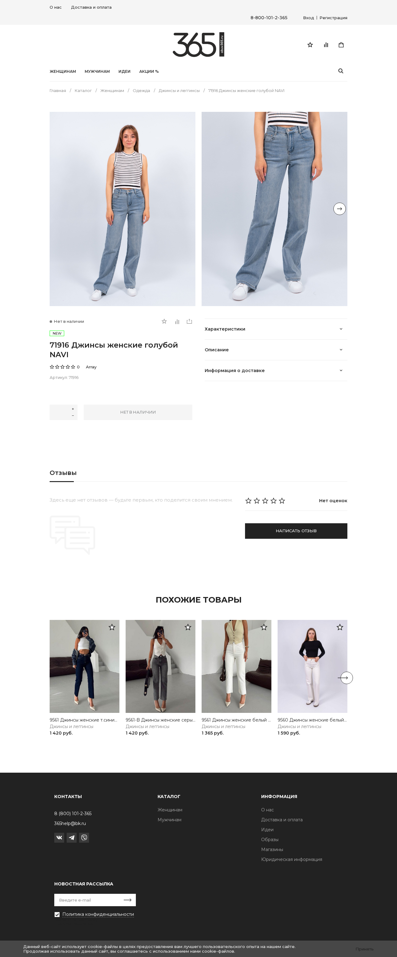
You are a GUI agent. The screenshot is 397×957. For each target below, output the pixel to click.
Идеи (267, 829)
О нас (56, 7)
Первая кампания (74, 924)
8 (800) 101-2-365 (72, 813)
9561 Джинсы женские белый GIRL (236, 720)
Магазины (272, 849)
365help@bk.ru (70, 823)
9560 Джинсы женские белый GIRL (312, 720)
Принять (364, 949)
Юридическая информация (291, 859)
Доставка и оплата (91, 7)
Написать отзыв (296, 530)
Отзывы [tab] (63, 473)
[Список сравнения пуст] (325, 44)
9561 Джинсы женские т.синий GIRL (84, 720)
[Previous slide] (57, 209)
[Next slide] (339, 209)
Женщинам (63, 71)
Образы (270, 839)
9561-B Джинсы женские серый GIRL (160, 720)
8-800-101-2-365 (269, 17)
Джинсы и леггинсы (71, 726)
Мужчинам (97, 71)
